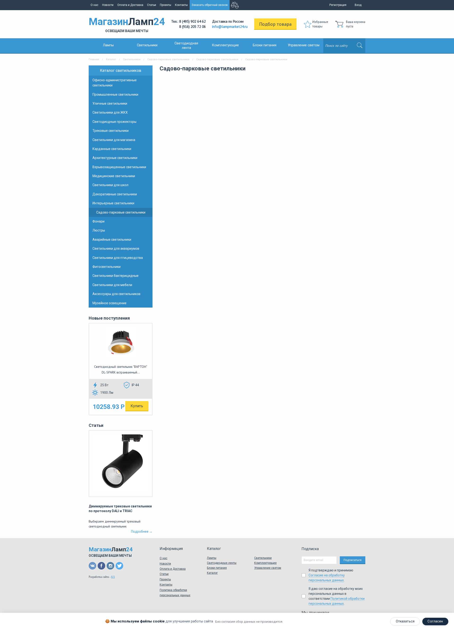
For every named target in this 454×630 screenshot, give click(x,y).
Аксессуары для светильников (116, 294)
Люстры (98, 230)
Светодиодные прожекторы (114, 122)
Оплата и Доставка (130, 5)
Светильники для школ (110, 185)
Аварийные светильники (111, 239)
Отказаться (405, 621)
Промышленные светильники (115, 94)
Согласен (435, 621)
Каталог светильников (120, 70)
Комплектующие (225, 45)
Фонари (98, 221)
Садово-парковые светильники (168, 59)
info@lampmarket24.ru (230, 26)
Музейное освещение (109, 303)
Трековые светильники (110, 131)
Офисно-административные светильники (114, 82)
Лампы (108, 45)
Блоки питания (264, 45)
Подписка (310, 549)
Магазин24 (127, 24)
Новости (108, 5)
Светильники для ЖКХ (110, 112)
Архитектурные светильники (114, 158)
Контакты (181, 5)
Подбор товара (275, 24)
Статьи (151, 5)
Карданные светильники (111, 149)
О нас (94, 5)
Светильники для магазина (113, 140)
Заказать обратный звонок (210, 5)
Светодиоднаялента (186, 45)
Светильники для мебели (112, 285)
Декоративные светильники (114, 194)
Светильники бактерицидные (115, 276)
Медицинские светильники (113, 176)
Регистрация (337, 5)
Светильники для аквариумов (115, 248)
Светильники (147, 45)
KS (113, 577)
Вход (358, 5)
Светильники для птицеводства (117, 258)
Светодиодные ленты (221, 563)
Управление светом (303, 45)
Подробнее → (142, 531)
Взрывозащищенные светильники (119, 167)
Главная (94, 59)
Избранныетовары (320, 24)
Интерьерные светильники (113, 203)
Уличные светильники (109, 103)
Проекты (165, 5)
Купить (137, 406)
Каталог (111, 59)
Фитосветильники (106, 267)
